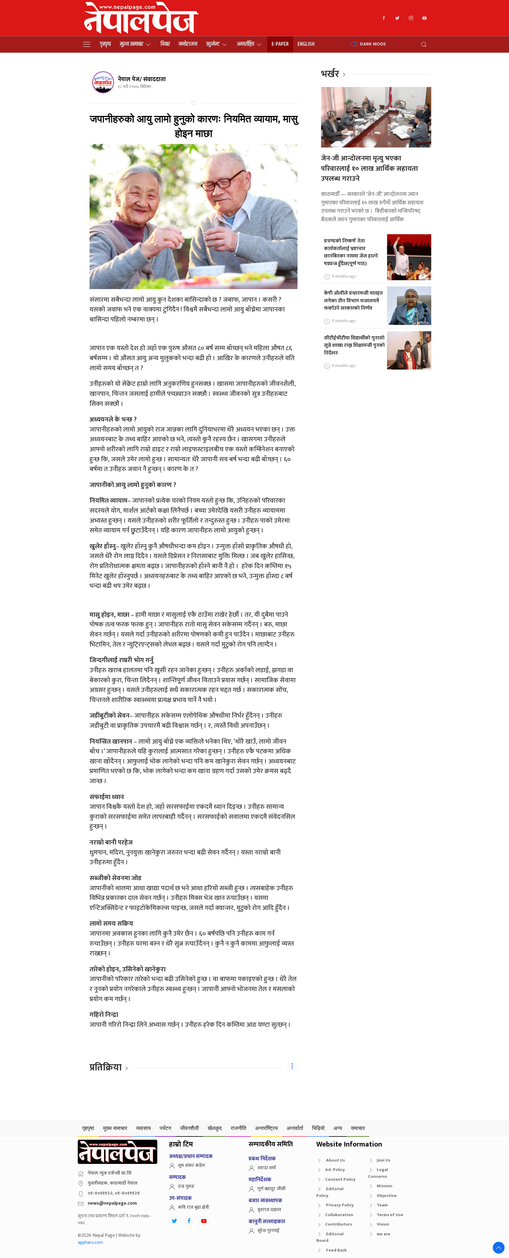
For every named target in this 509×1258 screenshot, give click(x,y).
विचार (165, 44)
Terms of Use (390, 1214)
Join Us (383, 1160)
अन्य (337, 1128)
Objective (387, 1195)
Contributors (338, 1224)
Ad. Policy (335, 1169)
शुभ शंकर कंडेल (191, 1166)
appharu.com (90, 1242)
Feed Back (336, 1250)
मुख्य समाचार (131, 44)
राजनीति (238, 1128)
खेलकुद (215, 1128)
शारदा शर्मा (266, 1168)
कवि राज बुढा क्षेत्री (193, 1207)
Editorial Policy (329, 1192)
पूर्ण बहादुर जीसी (271, 1189)
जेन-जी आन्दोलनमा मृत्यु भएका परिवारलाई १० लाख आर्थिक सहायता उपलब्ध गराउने (369, 168)
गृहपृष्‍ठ (105, 44)
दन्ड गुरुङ (186, 1186)
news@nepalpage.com (112, 1203)
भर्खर (330, 74)
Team (382, 1205)
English (306, 44)
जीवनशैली (189, 1128)
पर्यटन (165, 1128)
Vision (383, 1224)
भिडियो (318, 1128)
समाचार (358, 1128)
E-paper (280, 44)
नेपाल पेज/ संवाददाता (142, 79)
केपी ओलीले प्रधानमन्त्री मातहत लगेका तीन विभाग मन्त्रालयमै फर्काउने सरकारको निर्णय (353, 300)
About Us (335, 1160)
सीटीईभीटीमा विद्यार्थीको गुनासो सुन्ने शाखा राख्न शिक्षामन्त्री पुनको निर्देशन (354, 345)
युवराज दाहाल (269, 1210)
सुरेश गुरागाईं (268, 1231)
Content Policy (340, 1179)
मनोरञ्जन (188, 44)
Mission (384, 1186)
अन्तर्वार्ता (295, 1128)
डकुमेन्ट (212, 44)
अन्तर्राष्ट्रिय (245, 44)
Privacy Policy (339, 1205)
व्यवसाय (143, 1128)
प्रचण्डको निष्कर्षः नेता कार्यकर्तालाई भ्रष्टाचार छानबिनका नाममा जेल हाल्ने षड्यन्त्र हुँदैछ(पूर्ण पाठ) (351, 252)
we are (383, 1234)
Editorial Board (329, 1237)
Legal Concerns (378, 1173)
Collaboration (339, 1214)
